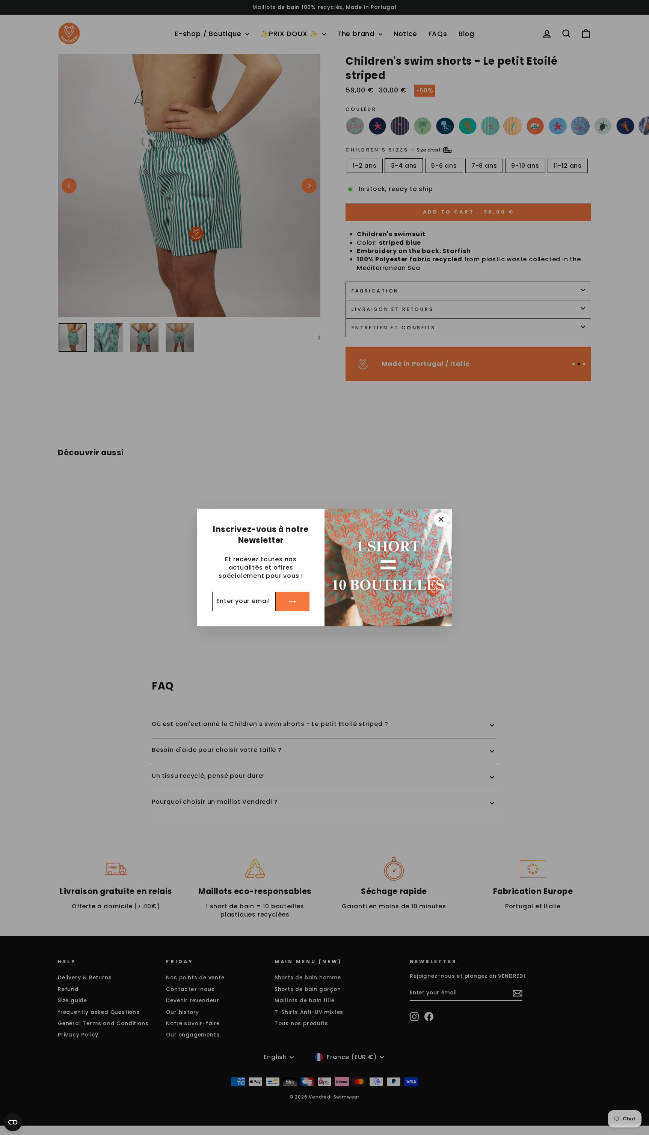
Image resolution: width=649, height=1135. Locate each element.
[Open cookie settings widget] (13, 1122)
